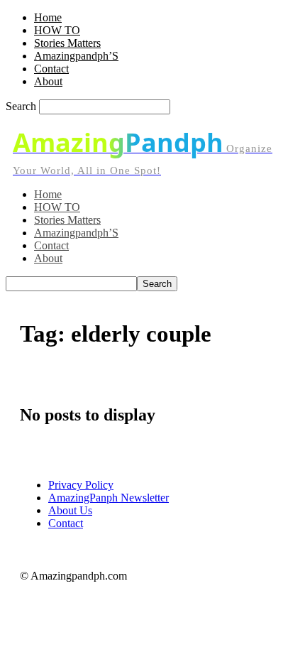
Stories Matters (67, 43)
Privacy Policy (80, 485)
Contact (51, 69)
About (48, 81)
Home (48, 17)
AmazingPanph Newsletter (108, 498)
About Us (70, 510)
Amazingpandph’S (76, 56)
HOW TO (57, 30)
